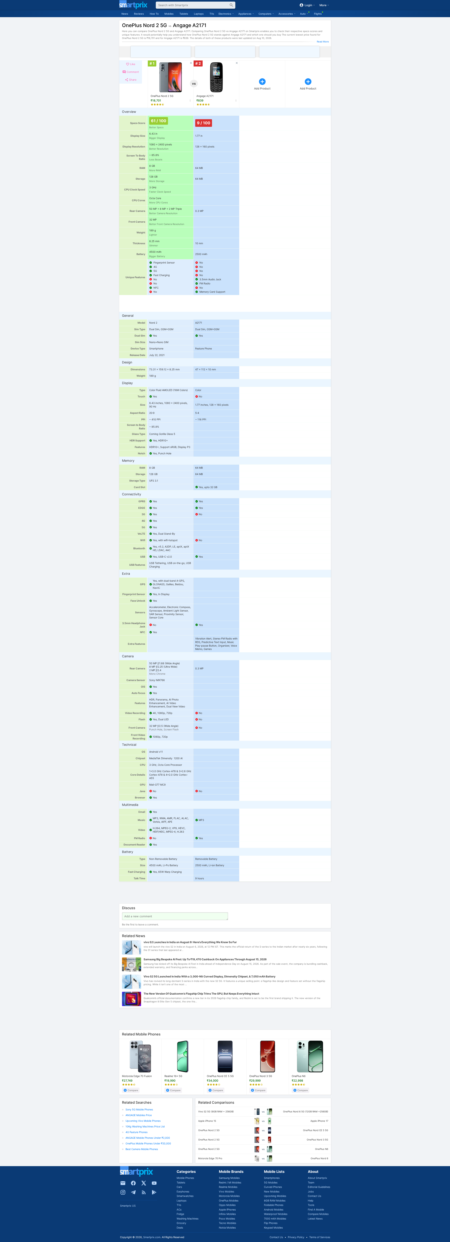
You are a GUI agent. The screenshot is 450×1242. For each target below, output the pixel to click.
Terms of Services (319, 1237)
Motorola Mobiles (229, 1195)
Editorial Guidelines (319, 1186)
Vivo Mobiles (226, 1191)
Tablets (183, 13)
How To (154, 13)
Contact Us (314, 1195)
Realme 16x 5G (173, 1076)
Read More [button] (323, 41)
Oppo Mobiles (227, 1204)
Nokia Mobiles (227, 1227)
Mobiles (169, 13)
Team (311, 1182)
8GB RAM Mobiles (274, 1200)
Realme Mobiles (228, 1186)
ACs (179, 1209)
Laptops (199, 13)
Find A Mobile (316, 1209)
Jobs (311, 1191)
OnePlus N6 (299, 1076)
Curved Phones (273, 1186)
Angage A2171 (205, 95)
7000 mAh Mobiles (275, 1218)
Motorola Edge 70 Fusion (137, 1076)
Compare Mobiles (318, 1213)
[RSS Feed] (144, 1192)
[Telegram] (133, 1192)
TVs (212, 13)
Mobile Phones (185, 1177)
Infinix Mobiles (227, 1213)
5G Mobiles (270, 1182)
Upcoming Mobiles (275, 1195)
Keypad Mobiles (273, 1227)
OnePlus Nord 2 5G (162, 95)
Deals (180, 1227)
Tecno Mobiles (227, 1222)
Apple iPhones (227, 1209)
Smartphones (272, 1177)
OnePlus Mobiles (228, 1200)
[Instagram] (123, 1192)
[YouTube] (154, 1183)
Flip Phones (270, 1222)
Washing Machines (187, 1218)
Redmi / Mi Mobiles (230, 1182)
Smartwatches (185, 1195)
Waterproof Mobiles (275, 1213)
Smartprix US (128, 1205)
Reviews (139, 13)
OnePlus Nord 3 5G (260, 1076)
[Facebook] (133, 1183)
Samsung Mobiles (229, 1177)
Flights (318, 13)
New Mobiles (271, 1191)
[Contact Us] (123, 1183)
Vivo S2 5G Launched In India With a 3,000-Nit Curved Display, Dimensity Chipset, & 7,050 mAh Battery (209, 976)
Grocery (181, 1222)
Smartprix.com (151, 1237)
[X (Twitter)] (144, 1183)
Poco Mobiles (227, 1218)
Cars (179, 1186)
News (124, 13)
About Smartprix (317, 1177)
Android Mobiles (273, 1209)
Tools (311, 1204)
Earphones (183, 1191)
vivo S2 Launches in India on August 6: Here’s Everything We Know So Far (190, 942)
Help (310, 1200)
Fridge (180, 1213)
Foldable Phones (273, 1204)
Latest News (315, 1218)
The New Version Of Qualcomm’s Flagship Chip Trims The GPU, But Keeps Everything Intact (201, 993)
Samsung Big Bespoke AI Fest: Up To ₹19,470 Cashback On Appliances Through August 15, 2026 (205, 959)
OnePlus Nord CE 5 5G (220, 1076)
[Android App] (154, 1192)
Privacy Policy (296, 1237)
